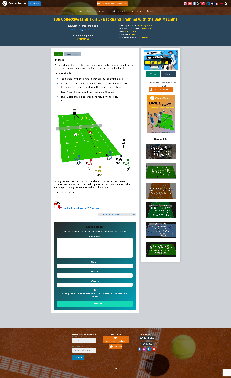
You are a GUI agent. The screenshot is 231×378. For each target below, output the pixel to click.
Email (94, 271)
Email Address (78, 347)
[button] (112, 3)
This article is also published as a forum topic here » (117, 214)
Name (95, 262)
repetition (89, 29)
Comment (94, 236)
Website (95, 281)
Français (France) (72, 54)
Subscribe (78, 357)
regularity (76, 29)
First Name (77, 337)
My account (34, 3)
